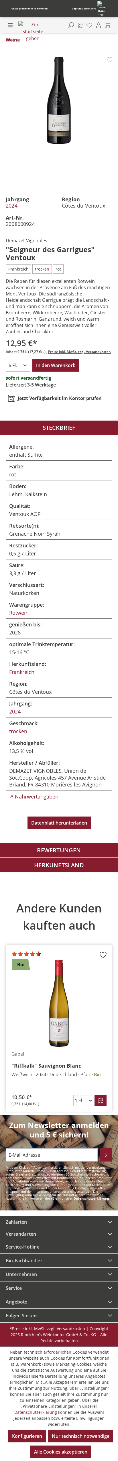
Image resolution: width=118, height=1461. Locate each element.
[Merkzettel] (89, 25)
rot (12, 474)
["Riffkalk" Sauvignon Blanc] (59, 1003)
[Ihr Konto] (98, 25)
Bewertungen (59, 850)
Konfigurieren (27, 1436)
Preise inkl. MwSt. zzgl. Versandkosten (79, 351)
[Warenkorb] (107, 25)
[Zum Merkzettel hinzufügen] (109, 59)
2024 (11, 205)
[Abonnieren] (106, 1155)
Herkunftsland (59, 865)
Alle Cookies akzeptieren (60, 1452)
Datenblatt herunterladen (59, 823)
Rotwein (19, 612)
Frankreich (21, 672)
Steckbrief (59, 427)
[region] (59, 1003)
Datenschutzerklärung (91, 1198)
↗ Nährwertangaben (33, 796)
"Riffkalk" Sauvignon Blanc (46, 1065)
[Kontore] (80, 25)
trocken (18, 731)
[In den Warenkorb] (101, 1100)
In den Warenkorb (56, 365)
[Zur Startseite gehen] (32, 31)
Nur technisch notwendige (80, 1436)
